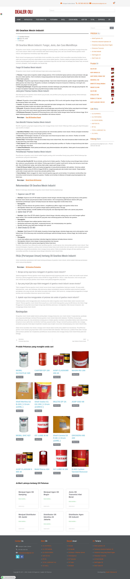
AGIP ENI (84, 19)
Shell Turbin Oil (96, 58)
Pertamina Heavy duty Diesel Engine (102, 45)
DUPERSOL (101, 19)
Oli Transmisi (72, 559)
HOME (19, 19)
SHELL (63, 19)
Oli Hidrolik (71, 549)
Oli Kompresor (72, 556)
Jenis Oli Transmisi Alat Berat (75, 494)
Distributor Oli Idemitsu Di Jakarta (50, 517)
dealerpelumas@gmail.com (99, 3)
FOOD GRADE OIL (41, 19)
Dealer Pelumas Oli (111, 572)
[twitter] (17, 556)
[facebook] (22, 556)
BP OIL (94, 127)
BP (109, 19)
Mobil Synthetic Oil (97, 38)
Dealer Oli (23, 11)
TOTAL (92, 19)
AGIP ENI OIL (95, 123)
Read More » (22, 499)
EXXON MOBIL (73, 19)
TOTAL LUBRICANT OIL (99, 130)
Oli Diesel (71, 565)
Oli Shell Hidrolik (96, 51)
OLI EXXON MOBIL (97, 120)
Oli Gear (70, 546)
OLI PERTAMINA (96, 117)
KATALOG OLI (28, 19)
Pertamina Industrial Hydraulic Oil (101, 41)
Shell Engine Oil (96, 55)
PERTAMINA (53, 19)
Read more (19, 377)
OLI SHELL (95, 133)
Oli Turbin (71, 562)
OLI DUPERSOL (96, 113)
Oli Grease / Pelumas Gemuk (76, 552)
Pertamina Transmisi (98, 48)
